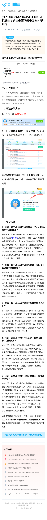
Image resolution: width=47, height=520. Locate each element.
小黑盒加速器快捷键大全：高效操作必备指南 (21, 455)
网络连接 (14, 238)
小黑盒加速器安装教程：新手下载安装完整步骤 (22, 459)
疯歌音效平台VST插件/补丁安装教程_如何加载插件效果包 (24, 463)
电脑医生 (12, 11)
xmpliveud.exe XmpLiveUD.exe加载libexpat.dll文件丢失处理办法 (24, 494)
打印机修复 (22, 11)
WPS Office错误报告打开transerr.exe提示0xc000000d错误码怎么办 (24, 489)
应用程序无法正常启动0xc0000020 (18, 485)
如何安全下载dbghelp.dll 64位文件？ (18, 476)
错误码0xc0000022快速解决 (16, 481)
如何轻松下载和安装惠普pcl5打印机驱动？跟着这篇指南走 (24, 472)
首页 (3, 11)
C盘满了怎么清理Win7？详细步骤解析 (19, 468)
